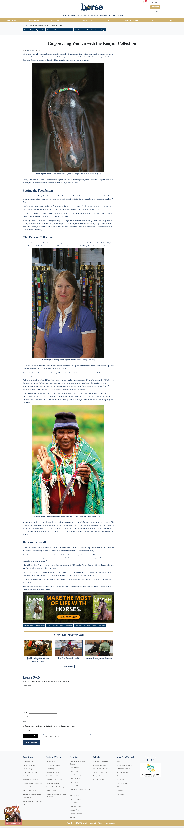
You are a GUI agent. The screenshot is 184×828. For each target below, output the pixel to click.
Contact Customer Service (124, 765)
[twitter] (152, 2)
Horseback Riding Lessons (31, 787)
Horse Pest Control (75, 799)
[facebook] (149, 2)
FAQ (118, 776)
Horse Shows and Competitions (32, 783)
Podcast (73, 15)
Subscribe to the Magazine (101, 761)
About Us (119, 761)
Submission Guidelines (123, 769)
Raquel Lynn (30, 50)
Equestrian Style (40, 30)
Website (25, 721)
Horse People (101, 30)
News (153, 20)
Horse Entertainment (80, 30)
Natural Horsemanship (29, 790)
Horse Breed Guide (28, 761)
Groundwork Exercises (30, 772)
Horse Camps (27, 776)
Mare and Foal (74, 810)
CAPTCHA (27, 730)
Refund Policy (121, 787)
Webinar (79, 15)
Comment (27, 685)
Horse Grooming (75, 778)
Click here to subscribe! (45, 589)
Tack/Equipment (85, 20)
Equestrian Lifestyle (29, 30)
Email (25, 717)
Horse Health (74, 782)
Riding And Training (29, 765)
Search (156, 11)
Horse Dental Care (75, 771)
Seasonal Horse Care (76, 814)
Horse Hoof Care (75, 786)
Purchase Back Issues (99, 765)
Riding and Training (59, 20)
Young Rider (97, 776)
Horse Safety (74, 803)
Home (25, 25)
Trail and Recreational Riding (32, 794)
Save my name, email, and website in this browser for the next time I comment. (51, 726)
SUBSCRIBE (172, 20)
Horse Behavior (74, 768)
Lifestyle (108, 20)
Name (25, 712)
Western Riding (27, 798)
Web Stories (120, 794)
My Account (66, 15)
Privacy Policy (121, 779)
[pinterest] (156, 2)
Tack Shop (86, 15)
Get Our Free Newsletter (100, 769)
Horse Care (11, 20)
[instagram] (159, 2)
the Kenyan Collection (56, 57)
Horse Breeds (34, 20)
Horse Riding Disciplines (30, 779)
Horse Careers (68, 30)
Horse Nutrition (74, 795)
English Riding (27, 769)
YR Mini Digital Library (100, 772)
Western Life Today (99, 779)
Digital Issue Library (97, 15)
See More (68, 666)
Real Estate (120, 15)
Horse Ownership (132, 20)
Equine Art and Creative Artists (55, 30)
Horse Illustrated (91, 30)
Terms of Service (122, 783)
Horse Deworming (75, 775)
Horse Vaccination (75, 806)
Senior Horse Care (75, 817)
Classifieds (120, 790)
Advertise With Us (122, 772)
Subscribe (155, 7)
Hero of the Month (110, 15)
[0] (144, 2)
